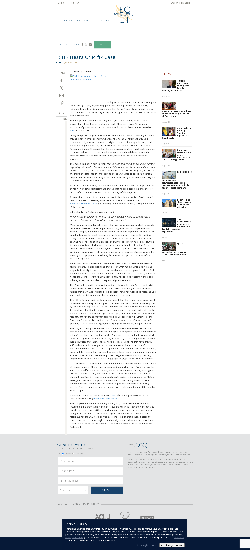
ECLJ (61, 62)
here (72, 130)
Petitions (62, 44)
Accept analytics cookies (172, 545)
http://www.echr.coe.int (105, 398)
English (174, 2)
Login (61, 2)
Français (185, 2)
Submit (107, 490)
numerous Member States (84, 203)
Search (75, 44)
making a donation (74, 537)
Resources (102, 20)
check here (179, 537)
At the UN (88, 20)
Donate (102, 44)
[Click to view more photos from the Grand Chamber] (88, 88)
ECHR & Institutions (68, 20)
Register (74, 2)
